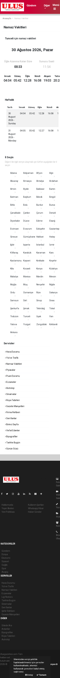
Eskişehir (40, 228)
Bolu (25, 205)
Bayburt (27, 197)
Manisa (26, 276)
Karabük (27, 252)
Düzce (26, 221)
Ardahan (53, 181)
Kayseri (26, 260)
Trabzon (14, 316)
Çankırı (26, 213)
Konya (39, 268)
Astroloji (10, 388)
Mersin (52, 276)
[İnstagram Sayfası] (14, 494)
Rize (38, 292)
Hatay (52, 236)
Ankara (13, 332)
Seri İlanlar (11, 418)
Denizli (52, 213)
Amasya (27, 181)
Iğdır (12, 244)
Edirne (39, 221)
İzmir (51, 244)
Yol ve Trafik (12, 358)
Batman (14, 197)
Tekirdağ (40, 308)
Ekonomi (6, 558)
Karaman (40, 252)
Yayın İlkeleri (8, 508)
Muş (25, 284)
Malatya (14, 276)
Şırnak (26, 308)
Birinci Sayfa (12, 424)
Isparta (26, 244)
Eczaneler (11, 382)
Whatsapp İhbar (36, 508)
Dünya (5, 554)
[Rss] (31, 494)
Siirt (25, 300)
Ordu (12, 292)
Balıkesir (40, 189)
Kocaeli (26, 268)
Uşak (38, 316)
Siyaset (5, 561)
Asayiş (5, 572)
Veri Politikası (8, 512)
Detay (30, 675)
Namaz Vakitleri (14, 364)
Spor (4, 568)
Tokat (52, 308)
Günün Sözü (12, 448)
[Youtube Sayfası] (20, 494)
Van (51, 316)
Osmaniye (28, 292)
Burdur (39, 205)
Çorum (39, 213)
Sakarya (53, 292)
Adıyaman (28, 173)
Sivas (52, 300)
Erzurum (27, 228)
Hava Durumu (13, 351)
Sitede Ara (7, 625)
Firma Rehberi (13, 412)
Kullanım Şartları (36, 505)
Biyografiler (12, 436)
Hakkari (40, 236)
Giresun (14, 236)
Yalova (13, 324)
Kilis (12, 268)
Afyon (39, 173)
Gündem (31, 5)
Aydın (26, 189)
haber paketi (6, 667)
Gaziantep (54, 228)
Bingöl (52, 197)
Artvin (13, 189)
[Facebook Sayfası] (3, 494)
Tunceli (26, 316)
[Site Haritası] (36, 494)
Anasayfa (7, 18)
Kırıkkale (40, 260)
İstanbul (40, 244)
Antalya (40, 181)
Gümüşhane (29, 236)
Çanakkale (15, 213)
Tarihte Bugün (13, 442)
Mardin (39, 276)
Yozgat (26, 324)
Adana (13, 173)
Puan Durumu (13, 376)
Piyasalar (10, 370)
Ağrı (51, 173)
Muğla (13, 284)
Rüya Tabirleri (13, 400)
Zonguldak (41, 324)
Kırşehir (52, 260)
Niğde (52, 284)
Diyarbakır (15, 221)
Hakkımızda (7, 505)
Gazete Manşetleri (15, 406)
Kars (51, 252)
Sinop (39, 300)
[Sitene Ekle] (42, 494)
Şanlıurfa (14, 308)
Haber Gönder (35, 512)
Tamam (42, 675)
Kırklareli (53, 324)
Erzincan (14, 228)
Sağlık (5, 565)
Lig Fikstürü (7, 597)
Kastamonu (16, 260)
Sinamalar (11, 394)
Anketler (6, 629)
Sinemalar (7, 604)
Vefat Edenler (13, 430)
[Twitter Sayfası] (8, 494)
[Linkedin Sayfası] (25, 494)
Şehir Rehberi (8, 611)
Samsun (14, 300)
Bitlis (12, 205)
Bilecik (39, 197)
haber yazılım (6, 671)
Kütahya (53, 268)
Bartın (52, 189)
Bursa (52, 205)
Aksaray (14, 181)
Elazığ (52, 221)
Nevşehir (40, 284)
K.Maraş (14, 252)
